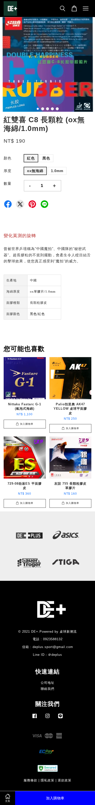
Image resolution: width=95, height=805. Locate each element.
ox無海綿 (35, 171)
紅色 (31, 158)
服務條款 (30, 780)
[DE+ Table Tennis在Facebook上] (34, 718)
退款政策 (64, 780)
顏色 (7, 158)
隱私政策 (47, 780)
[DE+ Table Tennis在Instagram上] (47, 718)
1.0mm (57, 171)
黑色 (46, 158)
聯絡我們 (47, 689)
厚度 (7, 171)
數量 (7, 183)
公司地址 (47, 683)
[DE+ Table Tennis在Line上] (60, 718)
